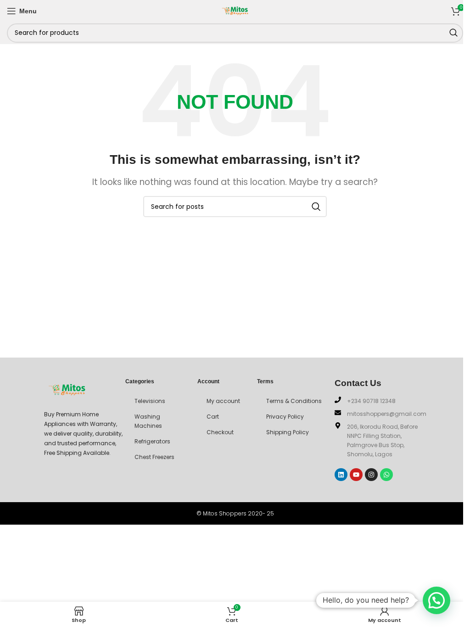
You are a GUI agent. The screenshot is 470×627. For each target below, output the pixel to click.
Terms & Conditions (294, 401)
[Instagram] (371, 474)
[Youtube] (356, 474)
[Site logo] (235, 10)
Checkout (220, 432)
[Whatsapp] (386, 474)
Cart (213, 416)
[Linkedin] (341, 474)
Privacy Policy (285, 416)
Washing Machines (148, 421)
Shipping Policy (287, 432)
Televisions (149, 401)
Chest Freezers (154, 457)
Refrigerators (152, 441)
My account (223, 401)
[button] (436, 600)
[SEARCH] (453, 33)
